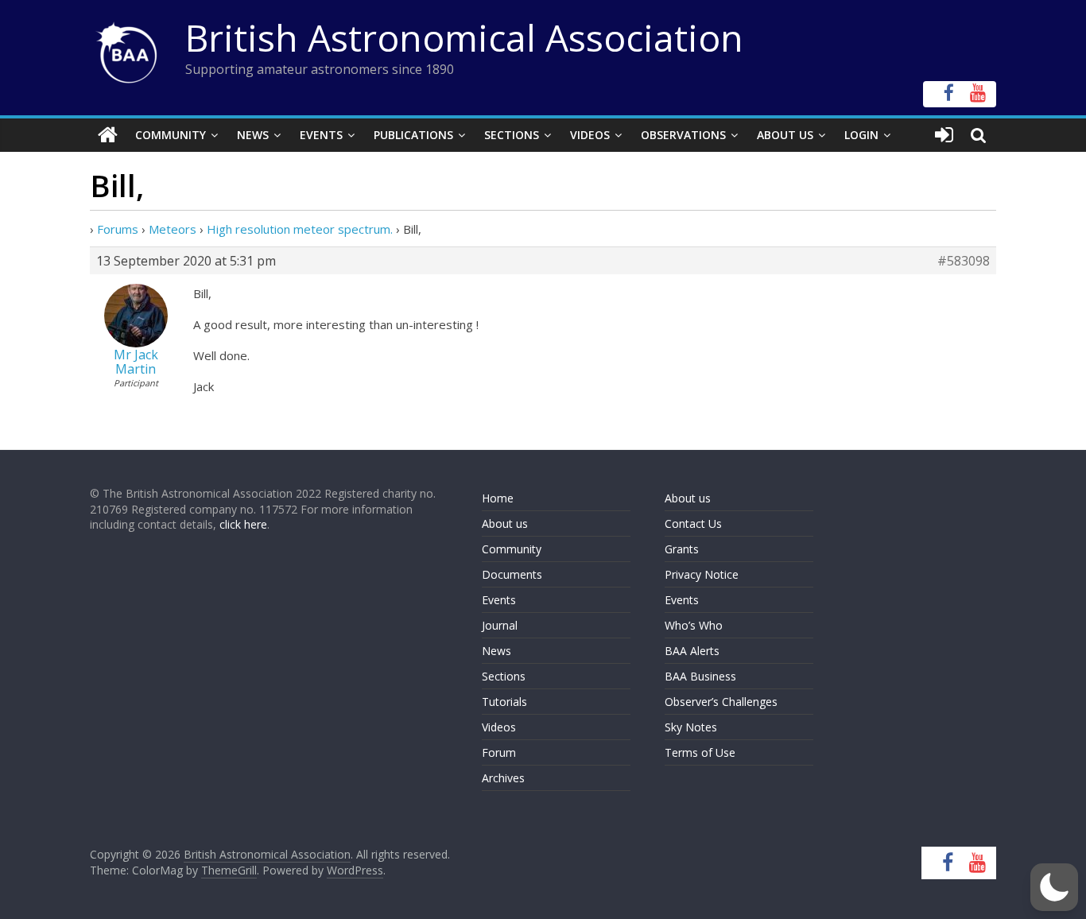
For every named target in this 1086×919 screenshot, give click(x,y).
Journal (500, 625)
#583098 (963, 261)
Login (861, 134)
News (253, 134)
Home (498, 498)
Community (170, 134)
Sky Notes (691, 727)
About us (505, 523)
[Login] (944, 135)
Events (321, 134)
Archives (503, 777)
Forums (117, 229)
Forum (499, 752)
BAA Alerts (692, 650)
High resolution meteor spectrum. (300, 229)
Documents (512, 574)
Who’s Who (694, 625)
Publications (413, 134)
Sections (511, 134)
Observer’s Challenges (721, 701)
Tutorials (504, 701)
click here (243, 524)
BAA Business (700, 676)
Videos (590, 134)
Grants (682, 548)
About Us (785, 134)
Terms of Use (700, 752)
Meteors (172, 229)
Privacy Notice (702, 574)
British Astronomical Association (464, 37)
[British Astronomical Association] (108, 135)
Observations (683, 134)
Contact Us (693, 523)
